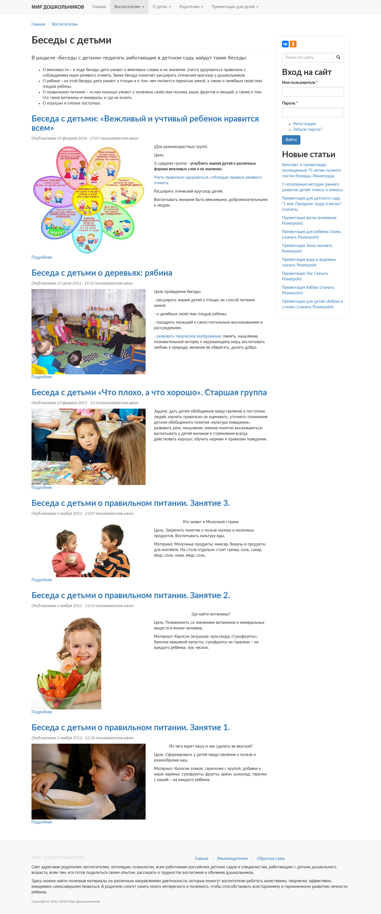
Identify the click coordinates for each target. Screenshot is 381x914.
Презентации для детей (234, 7)
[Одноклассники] (293, 44)
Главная (99, 7)
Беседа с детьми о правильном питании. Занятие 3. (131, 503)
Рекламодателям (232, 859)
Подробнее (42, 258)
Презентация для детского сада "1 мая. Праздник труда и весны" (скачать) (311, 204)
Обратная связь (271, 859)
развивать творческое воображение (188, 336)
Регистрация (304, 124)
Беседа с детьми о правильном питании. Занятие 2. (131, 595)
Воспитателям (127, 7)
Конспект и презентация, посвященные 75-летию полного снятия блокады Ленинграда (311, 170)
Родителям (190, 7)
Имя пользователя (300, 83)
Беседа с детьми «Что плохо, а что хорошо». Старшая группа (149, 393)
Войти (291, 140)
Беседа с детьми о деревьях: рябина (102, 273)
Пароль (290, 103)
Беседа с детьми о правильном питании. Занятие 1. (131, 728)
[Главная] (60, 7)
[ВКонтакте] (285, 44)
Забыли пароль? (307, 130)
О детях (160, 7)
